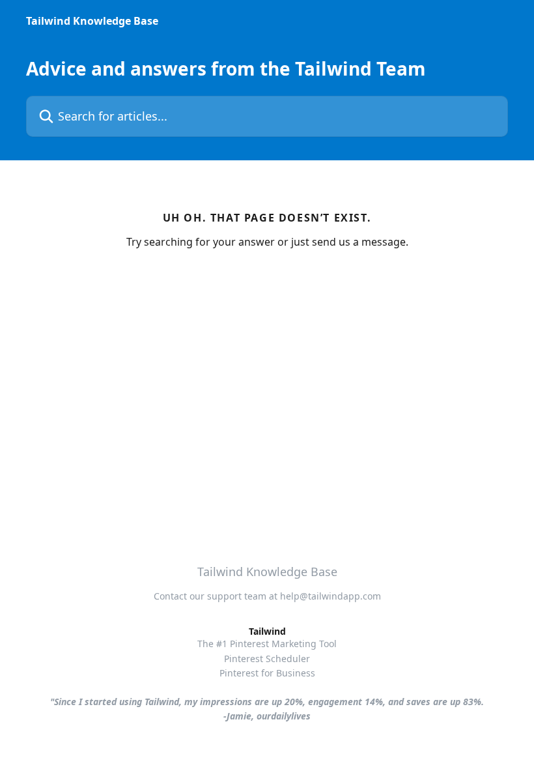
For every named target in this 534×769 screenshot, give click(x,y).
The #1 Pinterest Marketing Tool (267, 643)
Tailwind (267, 631)
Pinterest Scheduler (267, 658)
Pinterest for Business (267, 673)
